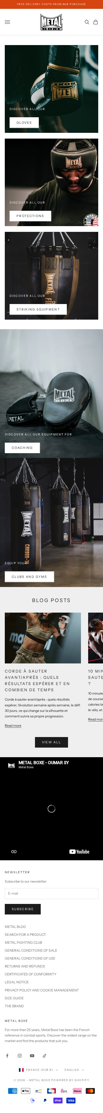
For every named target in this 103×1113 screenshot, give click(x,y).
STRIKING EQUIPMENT (38, 309)
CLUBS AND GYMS (29, 577)
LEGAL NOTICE (17, 982)
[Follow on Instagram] (19, 1055)
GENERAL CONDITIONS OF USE (30, 958)
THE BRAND (14, 1006)
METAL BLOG (15, 927)
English (72, 1070)
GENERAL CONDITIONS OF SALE (31, 950)
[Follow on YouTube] (32, 1055)
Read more (13, 725)
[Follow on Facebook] (7, 1055)
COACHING (22, 448)
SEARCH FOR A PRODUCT (25, 934)
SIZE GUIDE (14, 998)
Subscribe (23, 909)
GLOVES (24, 122)
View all (51, 742)
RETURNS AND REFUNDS (25, 966)
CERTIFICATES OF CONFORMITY (30, 974)
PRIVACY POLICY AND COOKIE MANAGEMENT (42, 990)
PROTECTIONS (30, 216)
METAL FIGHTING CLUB (23, 942)
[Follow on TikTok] (44, 1055)
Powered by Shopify (70, 1080)
